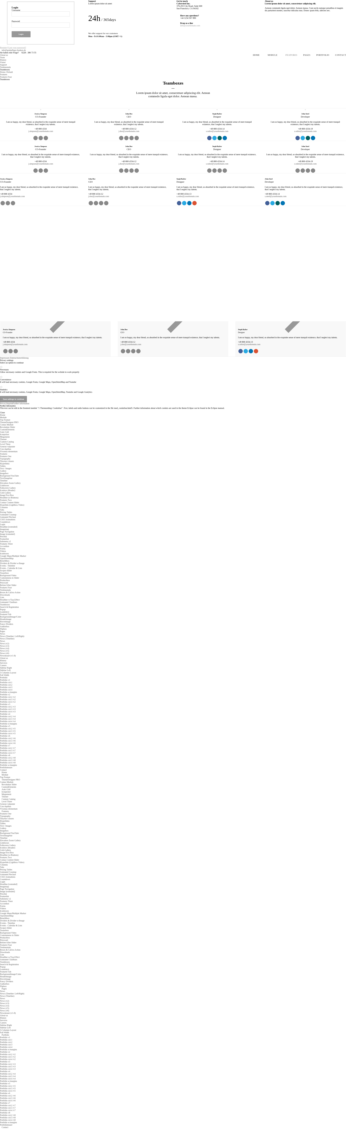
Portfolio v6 (5, 736)
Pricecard (4, 583)
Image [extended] (7, 534)
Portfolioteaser (6, 767)
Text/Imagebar (6, 478)
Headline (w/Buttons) (9, 497)
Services (3, 663)
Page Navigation (7, 532)
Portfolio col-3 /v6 (8, 741)
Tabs (2, 510)
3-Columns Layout (8, 673)
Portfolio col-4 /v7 (8, 753)
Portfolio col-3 (6, 687)
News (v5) (4, 651)
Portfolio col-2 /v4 (8, 716)
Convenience (38, 380)
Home (2, 415)
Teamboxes (5, 604)
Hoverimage (5, 621)
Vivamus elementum (8, 451)
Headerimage (5, 619)
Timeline (3, 480)
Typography (5, 459)
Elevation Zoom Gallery (10, 483)
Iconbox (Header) (7, 490)
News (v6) (4, 653)
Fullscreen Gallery (8, 488)
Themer (3, 439)
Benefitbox (4, 561)
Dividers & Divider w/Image (12, 563)
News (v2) (4, 643)
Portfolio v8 (5, 755)
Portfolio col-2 (6, 685)
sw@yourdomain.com (16, 271)
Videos (3, 551)
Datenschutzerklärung (19, 358)
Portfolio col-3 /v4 (8, 719)
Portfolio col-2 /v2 (8, 697)
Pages (2, 631)
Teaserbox (4, 573)
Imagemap (4, 529)
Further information (21, 403)
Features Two (6, 500)
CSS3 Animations (7, 519)
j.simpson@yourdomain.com (40, 131)
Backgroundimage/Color (10, 617)
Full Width (4, 675)
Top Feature (5, 420)
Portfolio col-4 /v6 (8, 743)
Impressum (4, 358)
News (2, 634)
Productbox (5, 580)
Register (3, 47)
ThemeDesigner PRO (9, 422)
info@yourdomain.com (190, 25)
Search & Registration (9, 607)
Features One (5, 456)
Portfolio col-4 (6, 690)
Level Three (5, 444)
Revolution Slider (7, 427)
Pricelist (3, 536)
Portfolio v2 (5, 694)
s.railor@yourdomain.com (217, 131)
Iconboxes (4, 553)
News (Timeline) (7, 638)
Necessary (39, 370)
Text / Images (5, 468)
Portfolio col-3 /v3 (8, 709)
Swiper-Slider (6, 570)
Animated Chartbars (8, 602)
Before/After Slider (8, 585)
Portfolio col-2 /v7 (8, 748)
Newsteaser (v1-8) (8, 656)
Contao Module (6, 425)
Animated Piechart (8, 517)
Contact (3, 770)
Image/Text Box (7, 495)
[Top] (1, 1130)
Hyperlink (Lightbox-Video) (12, 505)
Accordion (4, 546)
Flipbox (3, 629)
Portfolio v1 (5, 680)
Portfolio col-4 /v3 (8, 711)
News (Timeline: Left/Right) (12, 636)
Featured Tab (5, 614)
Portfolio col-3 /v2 (8, 699)
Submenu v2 (5, 541)
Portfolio (3, 677)
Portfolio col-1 (6, 682)
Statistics (46, 390)
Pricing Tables (6, 512)
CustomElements (7, 429)
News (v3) (4, 646)
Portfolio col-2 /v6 (8, 738)
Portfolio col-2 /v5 (8, 728)
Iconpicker (4, 434)
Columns (4, 507)
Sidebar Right (6, 668)
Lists (2, 597)
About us (4, 55)
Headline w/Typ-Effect (10, 600)
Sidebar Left (5, 670)
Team (2, 57)
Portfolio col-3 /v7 (8, 750)
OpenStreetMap (7, 558)
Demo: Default (6, 72)
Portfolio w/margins (8, 692)
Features (3, 74)
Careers (3, 665)
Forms (2, 549)
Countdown (5, 522)
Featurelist (4, 539)
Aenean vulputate (7, 446)
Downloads (5, 595)
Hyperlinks (4, 463)
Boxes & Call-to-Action (10, 592)
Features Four (6, 77)
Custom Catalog (7, 442)
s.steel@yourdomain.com (275, 196)
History (3, 60)
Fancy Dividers (6, 624)
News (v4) (4, 648)
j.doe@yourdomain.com (129, 131)
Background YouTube (9, 476)
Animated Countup (8, 515)
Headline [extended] (8, 527)
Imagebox (4, 473)
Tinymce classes (7, 461)
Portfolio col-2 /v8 (8, 758)
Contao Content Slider (9, 502)
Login (21, 34)
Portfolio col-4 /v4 (8, 721)
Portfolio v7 (5, 745)
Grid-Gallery (5, 493)
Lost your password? (17, 47)
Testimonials (5, 67)
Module (3, 417)
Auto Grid (4, 432)
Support (3, 65)
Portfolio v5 (5, 726)
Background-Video (8, 575)
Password (16, 21)
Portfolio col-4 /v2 (8, 702)
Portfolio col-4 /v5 (8, 733)
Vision (3, 62)
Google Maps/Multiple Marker (13, 556)
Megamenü (5, 437)
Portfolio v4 (5, 714)
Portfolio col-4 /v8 (8, 762)
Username (16, 10)
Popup (3, 609)
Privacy (3, 403)
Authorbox (4, 626)
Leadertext (4, 612)
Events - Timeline (7, 566)
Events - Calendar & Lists (11, 568)
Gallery (3, 471)
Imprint (9, 403)
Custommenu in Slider (9, 578)
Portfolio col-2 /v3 (8, 707)
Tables (3, 466)
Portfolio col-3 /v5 (8, 731)
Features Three (6, 544)
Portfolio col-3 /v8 (8, 760)
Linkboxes (4, 485)
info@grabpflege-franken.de (14, 50)
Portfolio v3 (5, 704)
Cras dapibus (5, 449)
